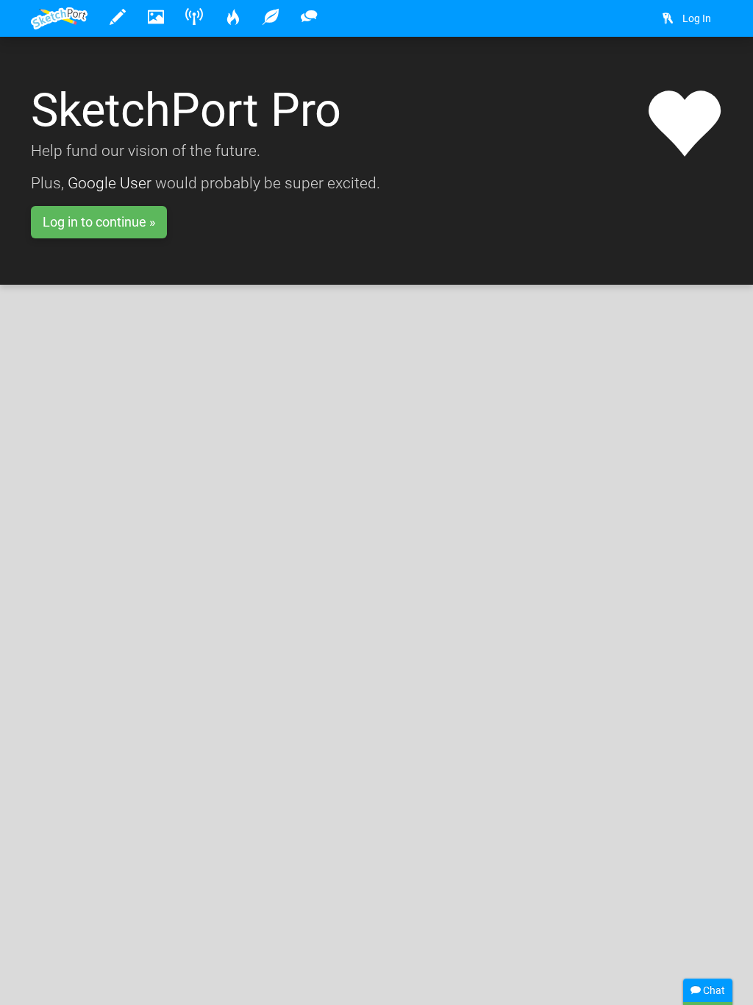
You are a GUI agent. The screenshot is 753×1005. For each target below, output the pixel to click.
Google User (109, 183)
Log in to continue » (99, 222)
